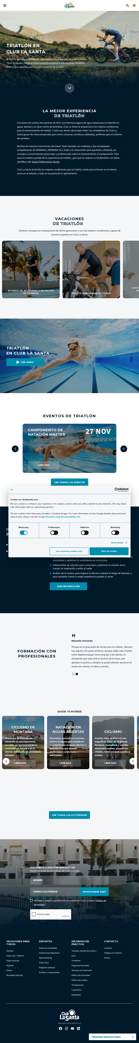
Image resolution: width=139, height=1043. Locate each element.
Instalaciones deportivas (49, 953)
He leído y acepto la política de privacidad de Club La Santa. (70, 902)
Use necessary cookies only (69, 551)
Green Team (44, 962)
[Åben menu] (4, 5)
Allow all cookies (109, 551)
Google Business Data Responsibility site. (59, 517)
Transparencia (78, 985)
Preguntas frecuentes (80, 965)
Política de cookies (79, 980)
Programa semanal (47, 967)
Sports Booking (45, 957)
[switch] (54, 533)
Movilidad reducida (14, 975)
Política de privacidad (81, 975)
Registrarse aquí (94, 891)
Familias (9, 950)
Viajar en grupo (12, 960)
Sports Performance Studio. (46, 162)
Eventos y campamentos (49, 972)
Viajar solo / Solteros (15, 955)
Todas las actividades (48, 948)
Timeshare (76, 960)
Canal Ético (76, 990)
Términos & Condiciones (82, 970)
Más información (68, 586)
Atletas (9, 970)
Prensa (107, 957)
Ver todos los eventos (69, 482)
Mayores (9, 965)
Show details (117, 542)
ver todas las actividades (69, 815)
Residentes (76, 994)
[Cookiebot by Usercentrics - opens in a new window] (117, 490)
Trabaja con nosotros (113, 953)
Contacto (108, 948)
